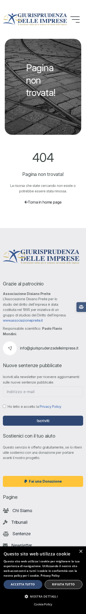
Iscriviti (43, 420)
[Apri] (81, 307)
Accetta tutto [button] (23, 584)
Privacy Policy (50, 406)
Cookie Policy (43, 604)
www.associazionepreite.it (23, 320)
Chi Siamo (22, 510)
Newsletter (21, 545)
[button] (43, 596)
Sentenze (21, 533)
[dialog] (43, 580)
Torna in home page (44, 202)
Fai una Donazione (45, 481)
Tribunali (19, 522)
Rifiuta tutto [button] (63, 584)
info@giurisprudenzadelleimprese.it (49, 348)
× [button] (80, 551)
